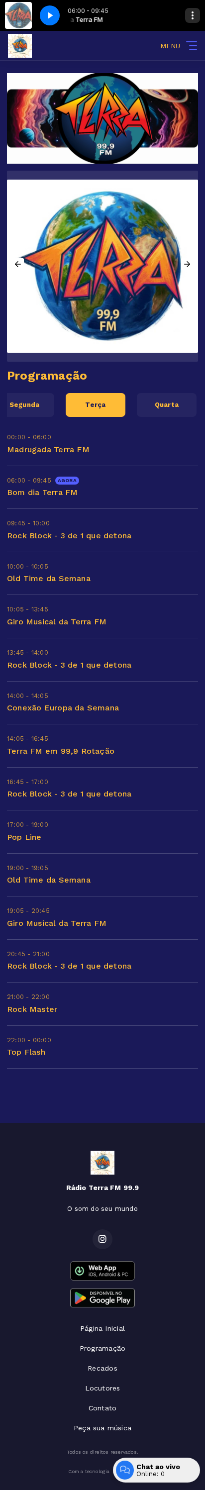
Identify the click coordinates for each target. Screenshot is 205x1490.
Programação (102, 1348)
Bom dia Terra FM (42, 492)
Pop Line (24, 837)
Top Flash (26, 1052)
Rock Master (32, 1009)
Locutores (102, 1388)
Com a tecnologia (88, 1471)
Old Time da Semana (49, 578)
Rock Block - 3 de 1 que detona (69, 535)
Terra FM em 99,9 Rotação (60, 751)
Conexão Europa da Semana (63, 707)
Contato (102, 1408)
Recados (102, 1368)
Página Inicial (102, 1328)
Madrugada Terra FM (48, 449)
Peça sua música (102, 1428)
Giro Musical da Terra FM (56, 621)
